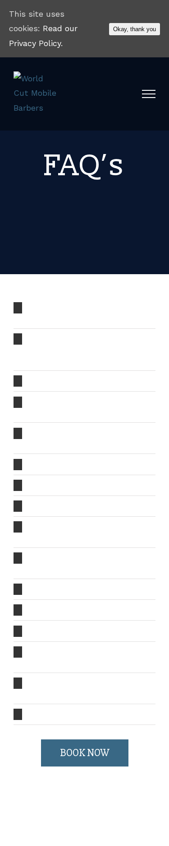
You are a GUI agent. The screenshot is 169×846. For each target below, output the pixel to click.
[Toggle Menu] (149, 94)
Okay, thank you (134, 29)
